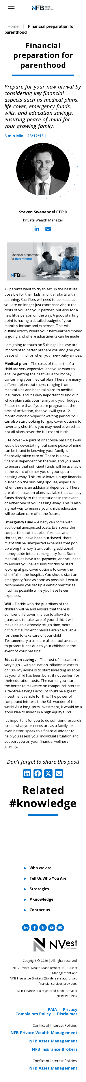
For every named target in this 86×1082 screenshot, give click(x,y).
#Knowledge (41, 899)
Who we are (40, 867)
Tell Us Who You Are (46, 878)
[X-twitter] (43, 927)
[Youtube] (51, 927)
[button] (27, 773)
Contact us (40, 909)
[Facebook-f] (34, 927)
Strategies (39, 888)
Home (13, 26)
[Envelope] (60, 927)
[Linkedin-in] (26, 927)
